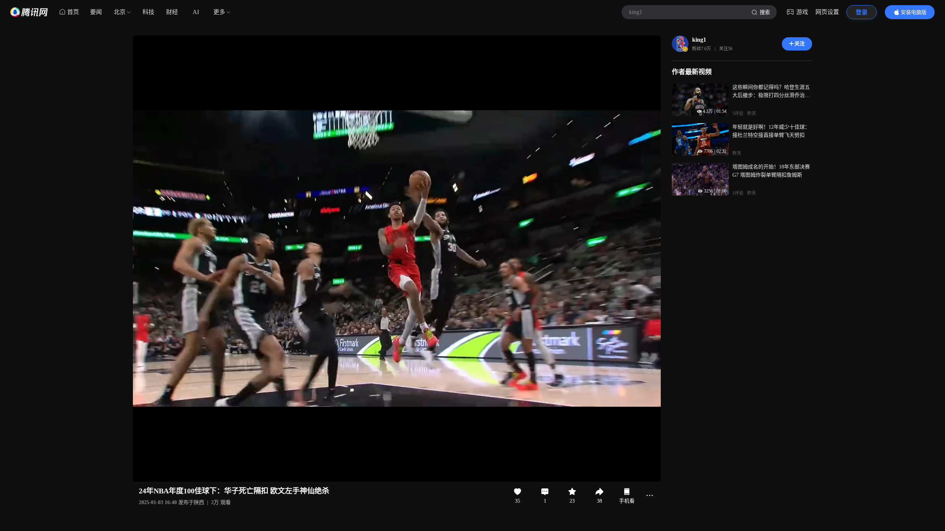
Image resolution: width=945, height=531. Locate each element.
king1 (699, 40)
